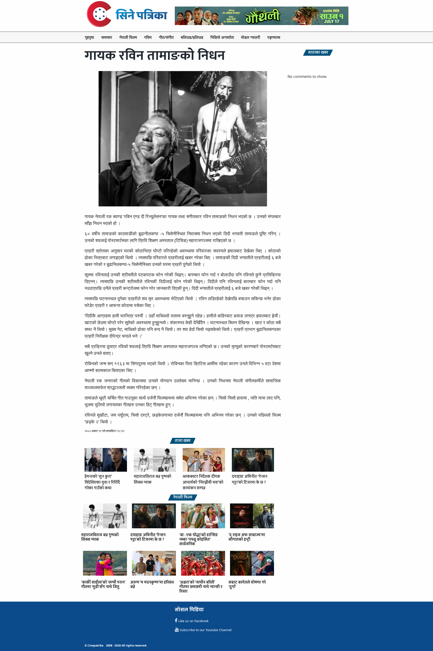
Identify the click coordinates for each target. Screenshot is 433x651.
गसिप (148, 37)
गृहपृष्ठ (89, 37)
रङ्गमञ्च (273, 37)
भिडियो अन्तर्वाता (222, 37)
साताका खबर (318, 53)
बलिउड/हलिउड (192, 37)
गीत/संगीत (166, 37)
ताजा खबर (183, 441)
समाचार (106, 37)
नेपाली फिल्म (128, 37)
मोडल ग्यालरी (250, 37)
